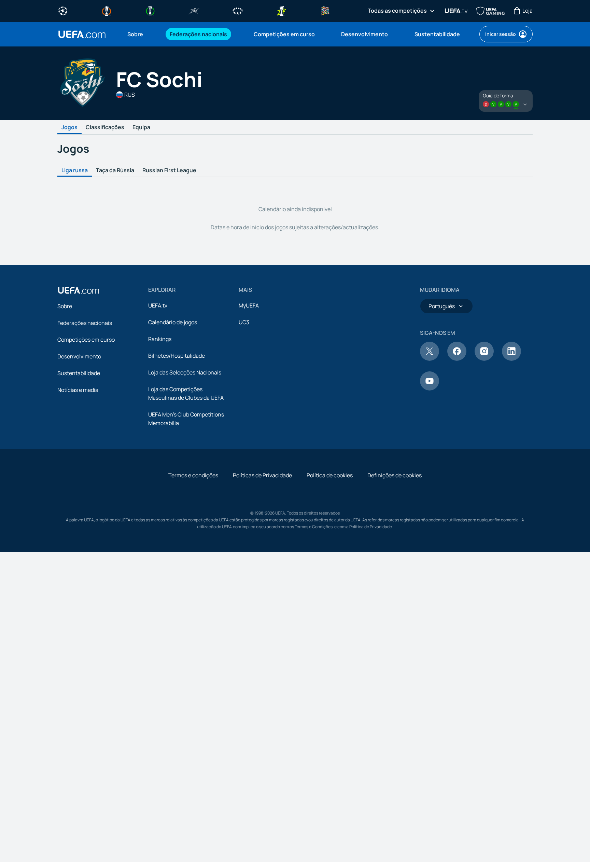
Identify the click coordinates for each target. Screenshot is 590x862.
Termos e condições (193, 475)
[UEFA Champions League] (62, 10)
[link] (135, 34)
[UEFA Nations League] (325, 10)
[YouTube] (429, 388)
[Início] (78, 290)
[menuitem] (140, 34)
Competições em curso (86, 339)
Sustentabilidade (78, 373)
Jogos (69, 127)
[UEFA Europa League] (106, 10)
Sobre (64, 306)
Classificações (105, 127)
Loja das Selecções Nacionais (184, 372)
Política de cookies (330, 475)
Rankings (159, 339)
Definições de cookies (394, 475)
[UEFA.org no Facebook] (456, 358)
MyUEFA (249, 305)
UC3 (244, 322)
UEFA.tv (157, 305)
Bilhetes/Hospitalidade (176, 355)
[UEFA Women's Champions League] (237, 10)
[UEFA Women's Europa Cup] (281, 10)
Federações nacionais (84, 323)
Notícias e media (77, 390)
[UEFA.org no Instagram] (484, 358)
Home (82, 34)
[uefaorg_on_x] (429, 358)
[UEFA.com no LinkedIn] (511, 358)
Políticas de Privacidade (262, 475)
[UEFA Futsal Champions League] (193, 10)
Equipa (141, 127)
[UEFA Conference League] (150, 10)
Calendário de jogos (172, 322)
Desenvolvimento (79, 356)
